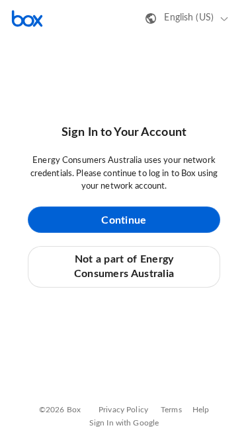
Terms (171, 410)
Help (201, 410)
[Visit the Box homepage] (27, 18)
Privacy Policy (123, 410)
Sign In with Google (124, 423)
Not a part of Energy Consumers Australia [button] (124, 266)
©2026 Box (60, 410)
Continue (123, 220)
